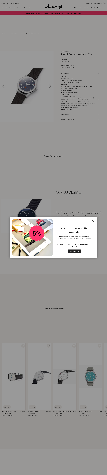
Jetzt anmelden (74, 251)
